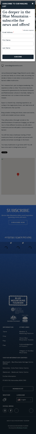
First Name (6, 40)
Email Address (8, 32)
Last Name (6, 48)
